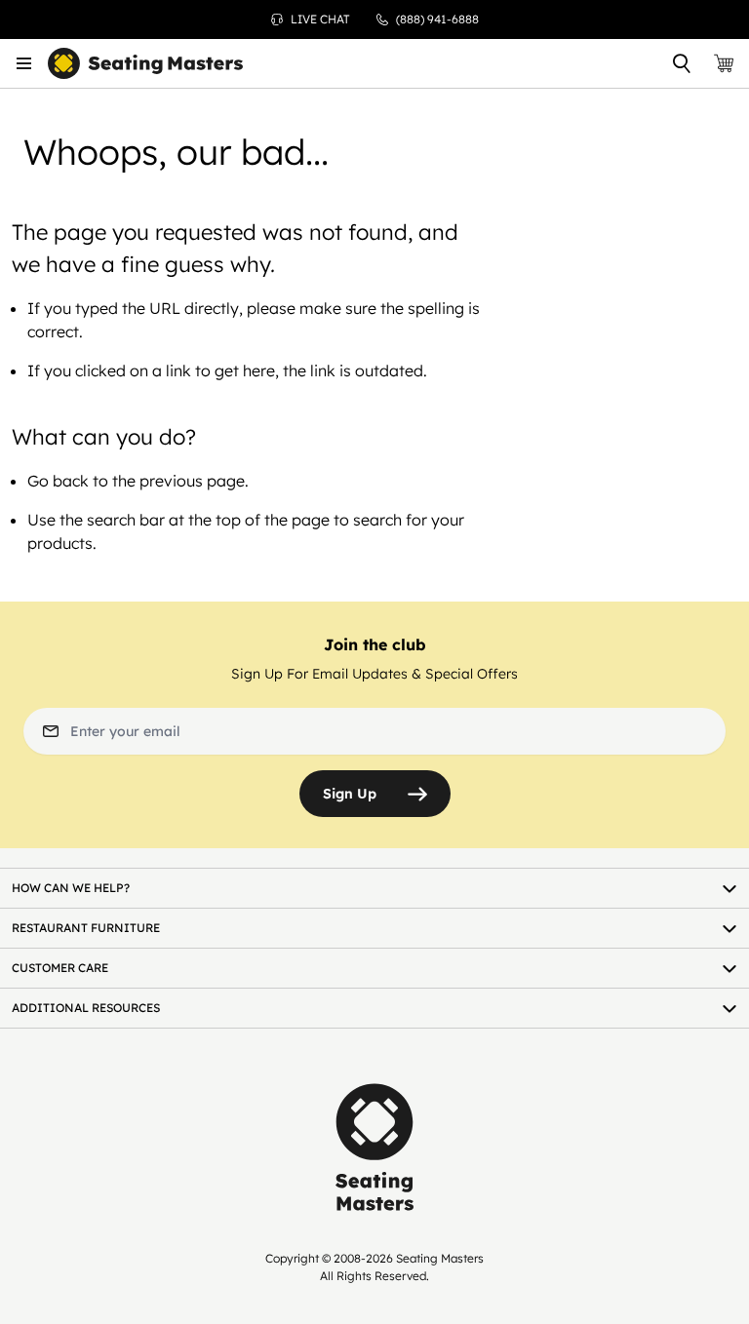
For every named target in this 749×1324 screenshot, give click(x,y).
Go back (58, 480)
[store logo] (145, 64)
